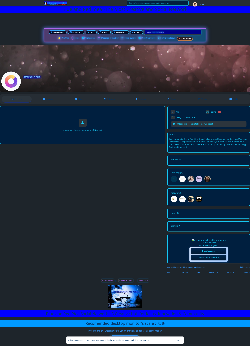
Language (246, 267)
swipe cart (31, 77)
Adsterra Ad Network (208, 257)
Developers (231, 272)
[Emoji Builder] (122, 38)
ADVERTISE (107, 280)
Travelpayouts (208, 251)
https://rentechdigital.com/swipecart (195, 124)
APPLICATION (125, 280)
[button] (158, 3)
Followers (175, 193)
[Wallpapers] (83, 38)
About (169, 272)
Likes (173, 213)
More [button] (246, 272)
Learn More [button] (144, 340)
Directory (184, 272)
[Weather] (59, 38)
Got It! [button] (177, 340)
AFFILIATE (143, 280)
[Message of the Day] (99, 38)
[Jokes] (72, 38)
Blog (198, 272)
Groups (174, 226)
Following (175, 173)
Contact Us (213, 272)
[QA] (140, 38)
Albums (174, 160)
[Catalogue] (159, 38)
